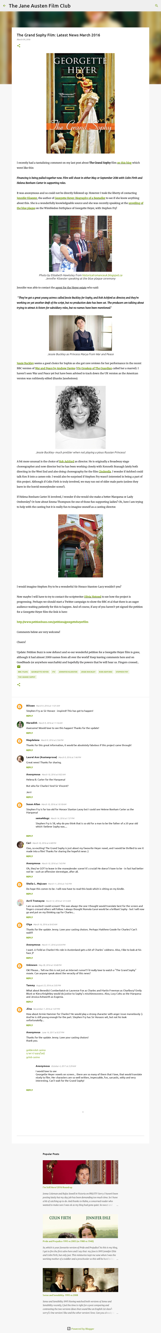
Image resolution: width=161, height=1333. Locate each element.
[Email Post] (19, 667)
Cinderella (105, 471)
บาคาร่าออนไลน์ (35, 1053)
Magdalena (32, 740)
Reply (29, 715)
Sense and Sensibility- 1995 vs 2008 (60, 1295)
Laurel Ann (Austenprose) (41, 757)
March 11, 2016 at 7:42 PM (60, 883)
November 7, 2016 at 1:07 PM (46, 1008)
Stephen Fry (122, 671)
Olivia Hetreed (92, 596)
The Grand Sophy (26, 677)
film (85, 621)
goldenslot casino (36, 1049)
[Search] (75, 5)
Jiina (29, 1008)
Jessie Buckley (25, 363)
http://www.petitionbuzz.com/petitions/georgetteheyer (50, 621)
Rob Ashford (66, 461)
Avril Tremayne (35, 900)
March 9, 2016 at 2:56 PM (52, 740)
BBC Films (23, 671)
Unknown (31, 964)
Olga (29, 924)
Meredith (31, 722)
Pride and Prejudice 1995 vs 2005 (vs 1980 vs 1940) (68, 1241)
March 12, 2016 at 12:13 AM (58, 900)
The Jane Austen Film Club (40, 6)
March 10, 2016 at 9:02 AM (53, 774)
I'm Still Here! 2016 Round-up (57, 1187)
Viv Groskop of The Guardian (94, 368)
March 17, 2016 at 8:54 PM (53, 944)
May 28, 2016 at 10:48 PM (50, 965)
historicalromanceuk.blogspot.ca (102, 275)
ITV (53, 671)
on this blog (124, 162)
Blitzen (30, 705)
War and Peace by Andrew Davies (55, 368)
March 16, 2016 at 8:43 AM (45, 924)
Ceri (28, 842)
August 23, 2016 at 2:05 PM (48, 985)
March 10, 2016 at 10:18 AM (53, 804)
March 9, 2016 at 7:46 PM (69, 757)
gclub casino (33, 1057)
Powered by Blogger (82, 1328)
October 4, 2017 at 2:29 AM (63, 1066)
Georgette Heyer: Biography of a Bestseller (80, 198)
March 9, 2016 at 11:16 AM (50, 723)
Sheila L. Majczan (36, 883)
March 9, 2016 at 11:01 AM (48, 705)
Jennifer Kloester (27, 198)
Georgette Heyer (40, 671)
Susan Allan (33, 804)
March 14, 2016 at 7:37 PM (62, 818)
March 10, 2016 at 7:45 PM (53, 863)
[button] (19, 46)
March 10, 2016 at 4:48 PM (44, 843)
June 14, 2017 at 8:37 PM (53, 1032)
